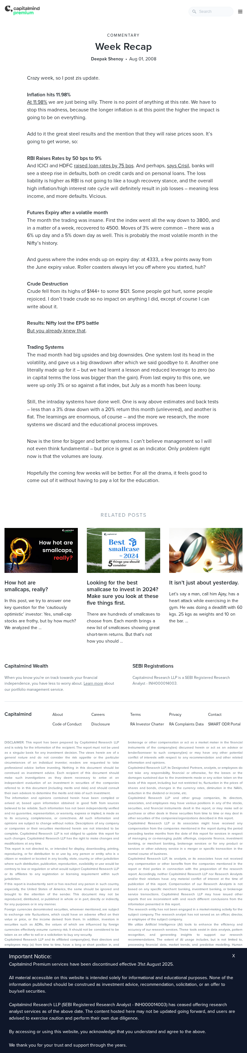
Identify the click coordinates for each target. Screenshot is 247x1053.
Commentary (123, 35)
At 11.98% (37, 102)
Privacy (175, 714)
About (57, 714)
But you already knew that (56, 331)
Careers (98, 714)
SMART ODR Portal (224, 724)
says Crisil (178, 166)
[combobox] (210, 11)
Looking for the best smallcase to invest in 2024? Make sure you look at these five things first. (123, 592)
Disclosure (100, 724)
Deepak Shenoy (107, 59)
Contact (215, 714)
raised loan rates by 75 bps (103, 166)
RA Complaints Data (186, 724)
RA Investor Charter (147, 724)
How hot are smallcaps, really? (26, 586)
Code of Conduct (67, 724)
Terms (135, 714)
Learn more (93, 683)
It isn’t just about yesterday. (204, 582)
